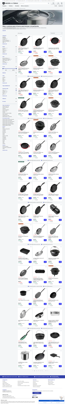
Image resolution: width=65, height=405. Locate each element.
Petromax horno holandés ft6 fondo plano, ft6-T (53, 69)
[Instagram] (35, 397)
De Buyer (4, 131)
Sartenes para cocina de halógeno (8, 123)
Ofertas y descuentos (24, 5)
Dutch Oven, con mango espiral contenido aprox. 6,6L (53, 259)
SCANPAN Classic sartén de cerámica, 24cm (38, 217)
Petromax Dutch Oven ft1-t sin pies (38, 133)
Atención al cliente (36, 381)
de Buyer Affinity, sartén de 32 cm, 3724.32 (38, 259)
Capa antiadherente (6, 85)
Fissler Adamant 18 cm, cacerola (23, 300)
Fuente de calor (5, 88)
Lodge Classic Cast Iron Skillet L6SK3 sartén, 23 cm (23, 217)
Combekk (4, 130)
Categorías (4, 5)
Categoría (4, 35)
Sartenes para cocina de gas (7, 120)
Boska (4, 127)
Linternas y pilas (20, 383)
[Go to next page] (48, 371)
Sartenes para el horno (7, 125)
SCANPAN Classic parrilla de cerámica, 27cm (53, 363)
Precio (4, 66)
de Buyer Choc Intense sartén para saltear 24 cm (53, 301)
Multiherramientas (5, 383)
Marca (4, 46)
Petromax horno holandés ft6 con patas (23, 237)
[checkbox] (16, 48)
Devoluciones (35, 383)
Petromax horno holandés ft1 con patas (53, 279)
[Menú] (63, 396)
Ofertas (4, 145)
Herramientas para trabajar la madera (24, 385)
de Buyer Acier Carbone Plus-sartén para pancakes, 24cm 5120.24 (53, 237)
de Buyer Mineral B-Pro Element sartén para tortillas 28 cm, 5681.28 (38, 111)
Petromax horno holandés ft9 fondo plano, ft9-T (38, 69)
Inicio (3, 8)
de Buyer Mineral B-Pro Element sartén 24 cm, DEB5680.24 (53, 153)
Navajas (4, 381)
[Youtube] (37, 397)
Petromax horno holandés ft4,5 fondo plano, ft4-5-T (38, 90)
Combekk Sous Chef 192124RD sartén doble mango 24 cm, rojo (53, 48)
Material (4, 72)
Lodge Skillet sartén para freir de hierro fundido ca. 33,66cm (53, 195)
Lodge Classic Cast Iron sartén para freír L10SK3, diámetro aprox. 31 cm (53, 91)
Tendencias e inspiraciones (7, 147)
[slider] (16, 68)
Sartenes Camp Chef (6, 128)
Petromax (4, 136)
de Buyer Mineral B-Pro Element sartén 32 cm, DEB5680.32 (38, 237)
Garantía (34, 382)
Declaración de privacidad (37, 385)
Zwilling (4, 143)
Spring (4, 140)
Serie (3, 56)
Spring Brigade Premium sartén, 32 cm (23, 321)
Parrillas (4, 112)
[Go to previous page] (32, 371)
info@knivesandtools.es (7, 390)
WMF (3, 142)
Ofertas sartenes (5, 146)
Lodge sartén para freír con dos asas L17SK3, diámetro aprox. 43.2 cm (53, 343)
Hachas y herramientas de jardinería (23, 382)
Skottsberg (4, 139)
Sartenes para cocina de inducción (8, 119)
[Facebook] (33, 397)
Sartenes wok (5, 110)
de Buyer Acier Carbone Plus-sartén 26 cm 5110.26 (38, 153)
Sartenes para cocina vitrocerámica (8, 121)
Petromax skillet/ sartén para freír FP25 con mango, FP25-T (23, 195)
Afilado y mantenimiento (6, 384)
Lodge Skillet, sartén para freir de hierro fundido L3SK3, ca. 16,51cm (23, 91)
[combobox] (56, 33)
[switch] (62, 399)
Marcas (4, 126)
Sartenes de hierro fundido (7, 113)
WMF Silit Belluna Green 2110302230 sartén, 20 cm (22, 343)
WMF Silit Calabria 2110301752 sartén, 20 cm (38, 321)
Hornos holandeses (6, 109)
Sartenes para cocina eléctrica (8, 122)
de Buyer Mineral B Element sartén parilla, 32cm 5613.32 (23, 279)
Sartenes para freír (6, 106)
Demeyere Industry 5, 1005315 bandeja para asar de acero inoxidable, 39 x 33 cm (53, 321)
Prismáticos (19, 384)
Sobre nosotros (50, 381)
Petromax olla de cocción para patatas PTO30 (53, 217)
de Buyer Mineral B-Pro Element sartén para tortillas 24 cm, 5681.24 (23, 69)
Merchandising (50, 383)
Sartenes (4, 37)
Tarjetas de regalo (51, 382)
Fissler (4, 134)
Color (4, 75)
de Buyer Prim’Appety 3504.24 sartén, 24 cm (38, 175)
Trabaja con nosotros (51, 384)
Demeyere (4, 132)
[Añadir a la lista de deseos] (31, 36)
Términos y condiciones (36, 386)
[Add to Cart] (30, 52)
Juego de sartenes (6, 107)
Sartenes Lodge (5, 135)
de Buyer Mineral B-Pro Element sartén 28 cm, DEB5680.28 (23, 133)
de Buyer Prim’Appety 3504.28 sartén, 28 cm (53, 175)
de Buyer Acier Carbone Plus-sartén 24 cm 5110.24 (53, 133)
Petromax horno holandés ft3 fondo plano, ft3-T (53, 111)
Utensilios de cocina (6, 115)
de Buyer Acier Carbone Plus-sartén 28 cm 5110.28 (23, 175)
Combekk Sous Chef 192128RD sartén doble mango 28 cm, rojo (23, 153)
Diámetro (4, 98)
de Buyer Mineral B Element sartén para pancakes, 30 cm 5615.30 (38, 301)
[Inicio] (10, 3)
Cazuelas (4, 108)
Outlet (4, 148)
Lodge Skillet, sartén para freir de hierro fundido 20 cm (38, 48)
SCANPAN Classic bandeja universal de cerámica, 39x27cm (23, 259)
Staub (4, 141)
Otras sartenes (5, 114)
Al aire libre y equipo (21, 381)
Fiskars (4, 133)
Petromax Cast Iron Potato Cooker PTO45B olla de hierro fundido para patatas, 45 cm (38, 279)
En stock (4, 101)
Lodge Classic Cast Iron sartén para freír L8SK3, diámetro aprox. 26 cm (23, 49)
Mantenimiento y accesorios (7, 116)
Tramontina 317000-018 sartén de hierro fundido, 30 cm (38, 363)
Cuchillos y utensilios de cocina (7, 385)
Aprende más (5, 150)
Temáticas (11, 5)
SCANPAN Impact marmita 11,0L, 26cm (22, 363)
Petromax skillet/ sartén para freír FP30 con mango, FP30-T (23, 111)
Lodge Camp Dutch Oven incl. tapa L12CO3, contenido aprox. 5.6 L (38, 343)
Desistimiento (35, 384)
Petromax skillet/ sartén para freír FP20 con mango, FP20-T (38, 195)
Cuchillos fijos (5, 382)
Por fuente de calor (15, 8)
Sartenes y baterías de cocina (9, 8)
